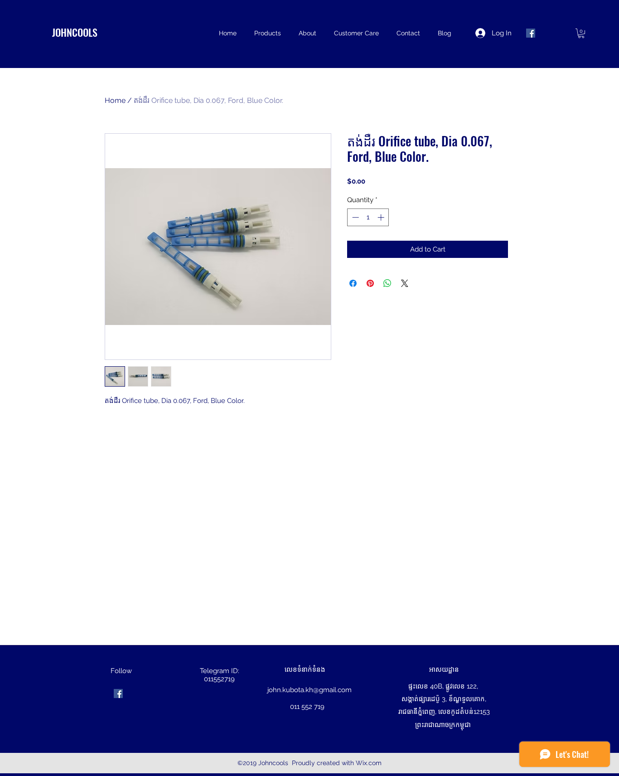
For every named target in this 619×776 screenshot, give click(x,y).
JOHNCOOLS (74, 32)
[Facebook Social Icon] (530, 33)
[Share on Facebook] (353, 283)
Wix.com (369, 762)
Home (115, 100)
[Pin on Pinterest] (370, 283)
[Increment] (382, 217)
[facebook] (118, 693)
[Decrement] (354, 217)
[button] (581, 33)
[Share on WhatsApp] (387, 283)
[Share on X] (404, 283)
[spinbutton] (368, 217)
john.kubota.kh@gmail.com (309, 690)
